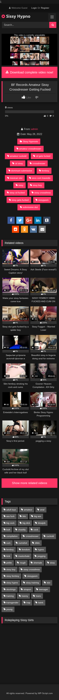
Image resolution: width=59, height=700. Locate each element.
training (10, 596)
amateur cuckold (18, 156)
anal (42, 509)
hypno (41, 549)
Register (45, 8)
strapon (27, 589)
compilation (12, 536)
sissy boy (37, 185)
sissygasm (43, 200)
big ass (37, 516)
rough (23, 562)
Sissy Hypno (17, 16)
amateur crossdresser (30, 148)
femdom (26, 549)
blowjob (41, 523)
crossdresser (38, 163)
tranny (25, 596)
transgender (12, 602)
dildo (37, 543)
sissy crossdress (42, 192)
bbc (24, 516)
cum (8, 543)
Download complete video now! (31, 72)
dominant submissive (21, 170)
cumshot (23, 543)
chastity (22, 529)
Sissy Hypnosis (30, 141)
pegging (41, 556)
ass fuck (10, 516)
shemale (38, 562)
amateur (28, 509)
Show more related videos (29, 483)
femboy (45, 170)
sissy (20, 185)
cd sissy (19, 163)
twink (40, 602)
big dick (26, 523)
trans (38, 596)
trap (28, 602)
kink (8, 556)
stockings (11, 589)
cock (36, 529)
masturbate (24, 556)
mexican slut (16, 178)
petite (9, 562)
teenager (43, 589)
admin (34, 129)
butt (8, 529)
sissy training (32, 582)
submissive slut (30, 207)
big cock (10, 523)
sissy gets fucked (20, 200)
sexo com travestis (41, 178)
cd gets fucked (43, 156)
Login (34, 8)
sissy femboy (12, 576)
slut (48, 582)
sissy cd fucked (17, 192)
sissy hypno (12, 582)
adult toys (11, 509)
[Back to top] (49, 691)
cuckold (50, 536)
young (9, 609)
